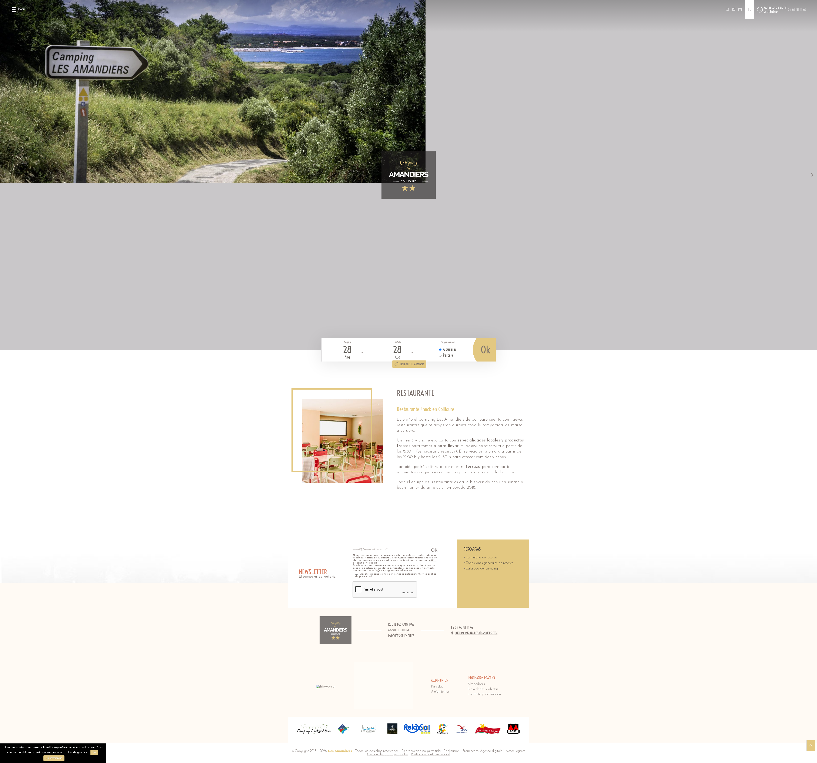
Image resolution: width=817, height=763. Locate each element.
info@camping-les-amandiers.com (476, 633)
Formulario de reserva (481, 557)
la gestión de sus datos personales (381, 568)
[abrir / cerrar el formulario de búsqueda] (727, 9)
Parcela (448, 355)
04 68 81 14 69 (797, 9)
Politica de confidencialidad (430, 754)
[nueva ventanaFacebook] (733, 9)
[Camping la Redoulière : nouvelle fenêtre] (314, 729)
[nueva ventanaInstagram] (740, 9)
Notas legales (515, 751)
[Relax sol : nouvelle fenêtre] (417, 729)
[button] (18, 9)
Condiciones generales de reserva (489, 563)
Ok (94, 752)
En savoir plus (54, 758)
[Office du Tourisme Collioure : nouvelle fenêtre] (442, 729)
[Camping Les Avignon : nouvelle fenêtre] (368, 729)
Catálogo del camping (482, 568)
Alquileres (450, 349)
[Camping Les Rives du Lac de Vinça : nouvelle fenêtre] (343, 729)
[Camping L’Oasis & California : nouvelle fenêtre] (392, 728)
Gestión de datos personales (387, 754)
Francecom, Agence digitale (482, 751)
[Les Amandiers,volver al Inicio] (408, 175)
